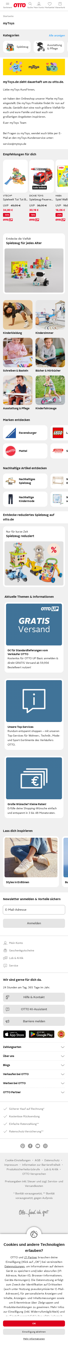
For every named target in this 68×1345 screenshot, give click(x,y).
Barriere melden (34, 1021)
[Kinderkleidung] (17, 318)
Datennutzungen (15, 1266)
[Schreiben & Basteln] (17, 356)
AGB (37, 1160)
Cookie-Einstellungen (18, 1160)
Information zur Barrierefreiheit (41, 1164)
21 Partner (30, 1257)
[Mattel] (25, 450)
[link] (61, 1034)
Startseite (8, 16)
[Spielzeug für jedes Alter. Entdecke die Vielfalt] (34, 263)
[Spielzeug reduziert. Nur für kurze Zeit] (34, 556)
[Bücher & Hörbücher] (50, 356)
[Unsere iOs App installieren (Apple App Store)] (14, 1034)
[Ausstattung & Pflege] (17, 394)
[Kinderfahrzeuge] (50, 394)
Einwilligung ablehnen (34, 1331)
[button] (17, 47)
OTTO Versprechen (34, 1173)
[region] (34, 1289)
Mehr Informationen (34, 1338)
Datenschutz (52, 1160)
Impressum (11, 1164)
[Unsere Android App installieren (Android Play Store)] (41, 1034)
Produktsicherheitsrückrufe (23, 1169)
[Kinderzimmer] (50, 318)
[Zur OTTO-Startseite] (20, 5)
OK (34, 1323)
